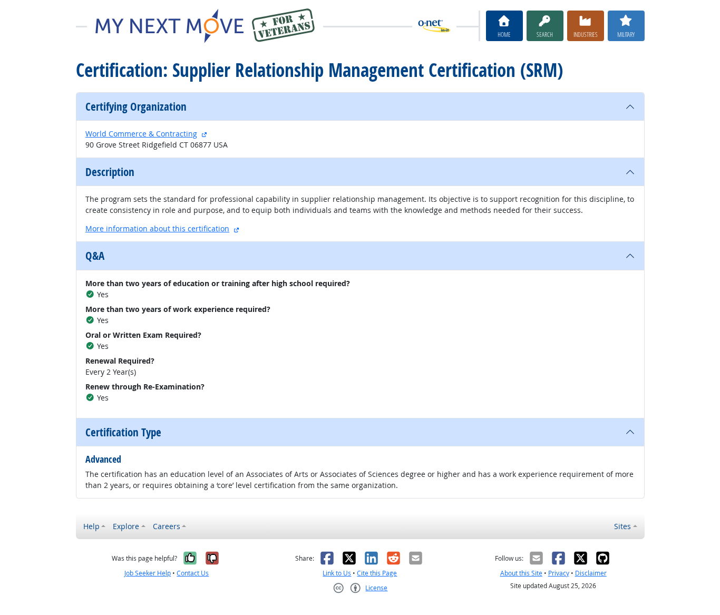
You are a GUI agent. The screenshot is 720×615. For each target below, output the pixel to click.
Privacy (558, 573)
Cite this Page (377, 573)
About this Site (521, 573)
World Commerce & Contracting (141, 134)
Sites (622, 526)
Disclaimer (591, 573)
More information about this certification (157, 228)
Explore (126, 526)
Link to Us (337, 573)
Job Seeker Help (147, 573)
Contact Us (193, 573)
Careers (166, 526)
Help (91, 526)
